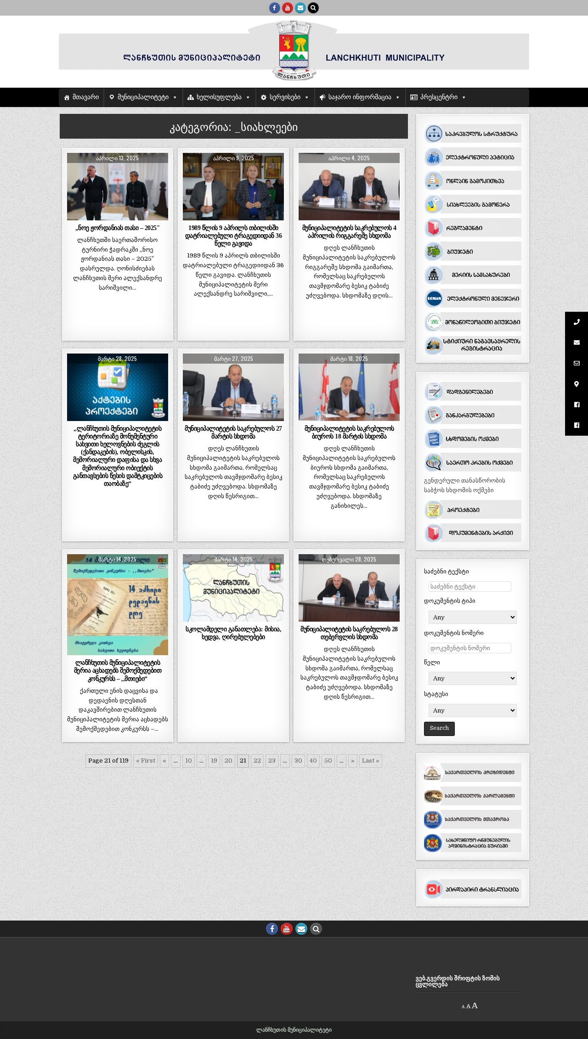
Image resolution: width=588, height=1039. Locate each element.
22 (257, 760)
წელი (432, 662)
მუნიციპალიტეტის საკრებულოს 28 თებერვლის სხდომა (349, 632)
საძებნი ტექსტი (446, 571)
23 (272, 760)
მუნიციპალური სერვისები (233, 586)
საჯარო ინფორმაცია (359, 97)
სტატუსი (436, 694)
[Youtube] (287, 7)
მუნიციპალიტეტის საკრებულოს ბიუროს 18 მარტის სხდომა (349, 432)
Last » (370, 760)
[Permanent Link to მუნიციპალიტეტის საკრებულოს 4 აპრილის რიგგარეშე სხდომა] (349, 186)
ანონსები (135, 576)
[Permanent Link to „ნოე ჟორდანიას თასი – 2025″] (118, 186)
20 (228, 760)
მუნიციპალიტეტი (143, 97)
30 (298, 760)
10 (188, 760)
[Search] (313, 7)
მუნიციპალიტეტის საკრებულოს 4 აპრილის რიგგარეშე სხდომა (349, 231)
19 (214, 760)
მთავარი (86, 97)
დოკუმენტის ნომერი (454, 632)
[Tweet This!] (77, 215)
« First (145, 760)
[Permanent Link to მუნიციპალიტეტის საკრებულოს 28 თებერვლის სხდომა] (349, 588)
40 (313, 760)
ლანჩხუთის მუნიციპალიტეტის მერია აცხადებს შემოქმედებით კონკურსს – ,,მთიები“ (118, 670)
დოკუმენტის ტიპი (449, 600)
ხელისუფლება (219, 97)
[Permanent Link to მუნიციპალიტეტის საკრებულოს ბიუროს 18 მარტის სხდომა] (349, 387)
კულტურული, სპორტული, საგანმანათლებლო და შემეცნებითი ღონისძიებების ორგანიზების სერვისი (118, 594)
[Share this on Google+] (117, 215)
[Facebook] (274, 7)
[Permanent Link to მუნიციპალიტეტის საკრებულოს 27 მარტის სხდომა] (233, 387)
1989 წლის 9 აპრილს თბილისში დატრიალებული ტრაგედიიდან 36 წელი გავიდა (233, 235)
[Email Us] (300, 7)
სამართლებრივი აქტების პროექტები (117, 388)
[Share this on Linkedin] (158, 215)
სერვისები (285, 97)
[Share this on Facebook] (97, 215)
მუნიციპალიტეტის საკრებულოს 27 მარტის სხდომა (233, 432)
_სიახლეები (118, 175)
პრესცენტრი (439, 97)
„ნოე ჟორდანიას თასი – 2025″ (117, 227)
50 (328, 760)
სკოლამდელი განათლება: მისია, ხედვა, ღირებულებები (233, 632)
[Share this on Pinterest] (138, 215)
